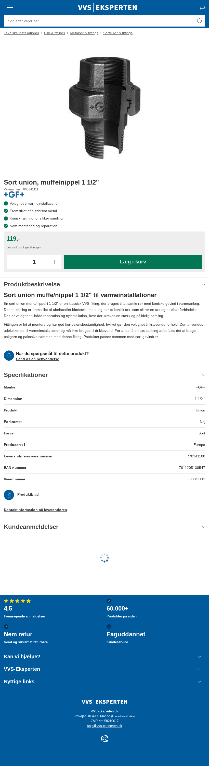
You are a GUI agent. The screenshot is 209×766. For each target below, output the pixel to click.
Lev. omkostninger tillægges (24, 247)
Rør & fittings (54, 33)
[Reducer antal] (14, 262)
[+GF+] (14, 194)
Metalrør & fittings (84, 33)
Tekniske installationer (21, 33)
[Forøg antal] (54, 262)
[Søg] (199, 21)
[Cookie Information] (104, 739)
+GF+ (200, 387)
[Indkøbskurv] (202, 7)
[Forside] (107, 7)
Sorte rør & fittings (118, 33)
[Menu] (10, 7)
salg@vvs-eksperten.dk (104, 726)
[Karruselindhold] (104, 107)
